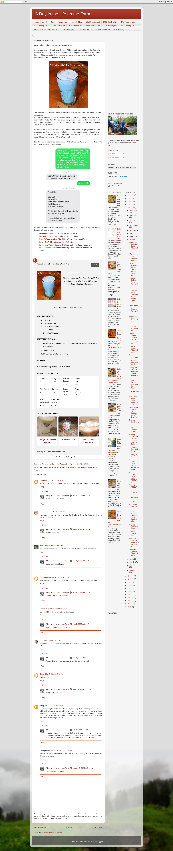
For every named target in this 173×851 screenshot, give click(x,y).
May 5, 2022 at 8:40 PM (54, 674)
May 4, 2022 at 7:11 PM (60, 577)
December (133, 210)
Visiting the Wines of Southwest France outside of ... (134, 372)
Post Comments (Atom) (53, 832)
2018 (130, 585)
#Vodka (37, 470)
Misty (42, 706)
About (44, 22)
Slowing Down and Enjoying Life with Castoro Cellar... (133, 439)
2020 (130, 579)
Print (95, 265)
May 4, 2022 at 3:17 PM (57, 480)
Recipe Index (63, 22)
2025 (130, 198)
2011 (130, 607)
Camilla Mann (45, 577)
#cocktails (63, 467)
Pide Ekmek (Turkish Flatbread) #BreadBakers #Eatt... (134, 496)
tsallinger (43, 480)
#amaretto (44, 467)
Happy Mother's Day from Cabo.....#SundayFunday (133, 516)
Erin (41, 640)
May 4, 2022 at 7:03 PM (54, 546)
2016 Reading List (128, 22)
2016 (130, 591)
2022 (130, 207)
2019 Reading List (75, 26)
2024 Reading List (85, 29)
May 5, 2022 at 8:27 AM (53, 640)
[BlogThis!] (81, 464)
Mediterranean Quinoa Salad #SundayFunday (134, 246)
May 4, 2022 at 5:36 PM (81, 529)
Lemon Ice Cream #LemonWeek (133, 328)
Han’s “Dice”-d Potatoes (49, 242)
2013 (130, 601)
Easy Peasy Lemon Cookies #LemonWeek (133, 309)
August (132, 230)
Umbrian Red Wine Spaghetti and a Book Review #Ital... (133, 529)
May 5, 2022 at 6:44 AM (81, 624)
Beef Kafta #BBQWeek (134, 506)
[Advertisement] (123, 74)
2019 (130, 582)
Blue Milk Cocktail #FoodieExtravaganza (134, 542)
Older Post (97, 827)
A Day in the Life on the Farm (62, 13)
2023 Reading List (68, 29)
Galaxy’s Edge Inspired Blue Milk (52, 239)
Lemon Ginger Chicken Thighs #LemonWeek (133, 338)
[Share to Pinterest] (87, 464)
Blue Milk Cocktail (46, 236)
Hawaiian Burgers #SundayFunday (133, 552)
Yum (33, 36)
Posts (113, 154)
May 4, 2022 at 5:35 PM (81, 496)
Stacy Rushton (46, 512)
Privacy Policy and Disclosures (46, 29)
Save (35, 260)
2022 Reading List (127, 26)
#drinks (77, 467)
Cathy (42, 674)
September (134, 225)
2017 (130, 588)
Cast (52, 22)
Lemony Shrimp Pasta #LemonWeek (133, 282)
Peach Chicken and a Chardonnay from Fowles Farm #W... (133, 295)
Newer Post (40, 827)
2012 (130, 604)
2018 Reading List (58, 26)
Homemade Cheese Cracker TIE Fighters (55, 245)
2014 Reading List (93, 22)
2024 (130, 201)
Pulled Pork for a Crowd (119, 304)
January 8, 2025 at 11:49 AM (61, 750)
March (132, 562)
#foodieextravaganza (89, 467)
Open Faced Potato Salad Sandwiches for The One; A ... (133, 412)
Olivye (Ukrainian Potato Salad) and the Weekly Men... (133, 269)
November (133, 215)
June (132, 236)
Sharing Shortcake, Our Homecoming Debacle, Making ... (134, 425)
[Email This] (78, 464)
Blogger (100, 842)
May (131, 239)
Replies (45, 491)
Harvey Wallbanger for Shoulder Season (134, 257)
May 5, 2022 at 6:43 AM (81, 561)
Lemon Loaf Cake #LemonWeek (133, 319)
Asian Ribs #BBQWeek (134, 487)
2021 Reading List (110, 26)
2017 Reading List (40, 26)
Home (36, 22)
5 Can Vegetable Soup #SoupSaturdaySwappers (133, 360)
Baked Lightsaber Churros (49, 233)
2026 (130, 195)
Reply (42, 487)
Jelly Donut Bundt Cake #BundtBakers (133, 400)
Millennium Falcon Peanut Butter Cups (54, 248)
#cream (71, 467)
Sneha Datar (45, 609)
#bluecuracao (54, 467)
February (133, 565)
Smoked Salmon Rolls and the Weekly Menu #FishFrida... (134, 386)
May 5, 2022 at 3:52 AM (59, 609)
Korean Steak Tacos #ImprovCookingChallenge (134, 464)
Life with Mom (77, 22)
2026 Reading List (120, 29)
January (133, 570)
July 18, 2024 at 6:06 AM (82, 730)
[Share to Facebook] (85, 464)
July (131, 233)
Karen (42, 546)
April (131, 559)
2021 (130, 576)
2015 (130, 594)
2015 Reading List (110, 22)
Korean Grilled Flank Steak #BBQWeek (134, 477)
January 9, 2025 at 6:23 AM (83, 768)
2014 (130, 598)
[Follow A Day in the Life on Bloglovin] (118, 177)
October (133, 220)
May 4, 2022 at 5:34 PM (61, 512)
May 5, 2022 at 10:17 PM (82, 658)
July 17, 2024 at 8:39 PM (54, 706)
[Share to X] (83, 464)
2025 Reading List (103, 29)
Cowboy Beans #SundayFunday (133, 349)
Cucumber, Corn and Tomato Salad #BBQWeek (134, 452)
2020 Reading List (93, 26)
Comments (115, 158)
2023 (130, 204)
